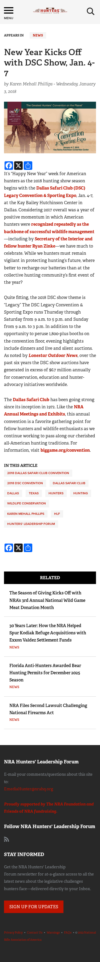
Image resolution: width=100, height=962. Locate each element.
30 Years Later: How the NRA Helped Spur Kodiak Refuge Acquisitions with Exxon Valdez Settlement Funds (47, 633)
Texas (34, 493)
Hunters (56, 493)
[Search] (90, 11)
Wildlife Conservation (26, 503)
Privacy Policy (13, 932)
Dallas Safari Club (31, 399)
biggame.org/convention (65, 450)
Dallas (13, 493)
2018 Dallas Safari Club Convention (38, 473)
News (38, 35)
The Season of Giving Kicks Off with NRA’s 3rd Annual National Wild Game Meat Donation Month (47, 600)
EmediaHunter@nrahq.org (28, 789)
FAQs (67, 932)
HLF (57, 514)
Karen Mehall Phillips (25, 514)
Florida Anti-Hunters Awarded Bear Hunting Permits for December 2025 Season (45, 673)
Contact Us (34, 932)
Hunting (80, 493)
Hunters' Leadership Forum (31, 524)
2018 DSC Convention (25, 483)
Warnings (53, 932)
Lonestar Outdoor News (53, 355)
